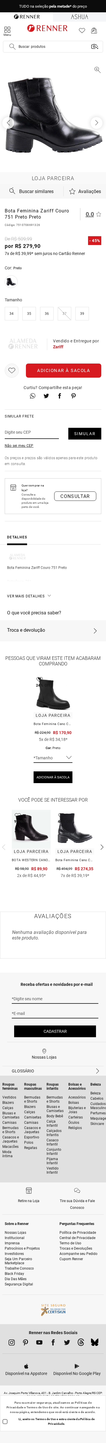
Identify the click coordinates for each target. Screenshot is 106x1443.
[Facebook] (53, 1343)
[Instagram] (11, 1343)
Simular (85, 433)
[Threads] (81, 1343)
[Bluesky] (94, 1343)
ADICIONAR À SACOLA (53, 777)
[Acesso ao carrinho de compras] (94, 32)
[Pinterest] (25, 1343)
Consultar (75, 496)
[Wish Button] (12, 371)
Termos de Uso (37, 1407)
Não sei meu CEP (19, 446)
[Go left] (9, 123)
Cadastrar (55, 1031)
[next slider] (3, 846)
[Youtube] (39, 1343)
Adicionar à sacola (63, 370)
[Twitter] (67, 1343)
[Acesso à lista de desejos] (82, 32)
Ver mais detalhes (26, 596)
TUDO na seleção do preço (53, 6)
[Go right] (97, 123)
